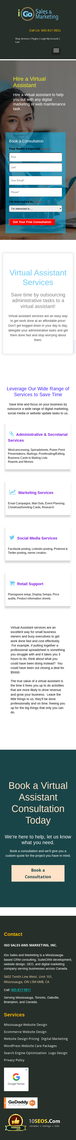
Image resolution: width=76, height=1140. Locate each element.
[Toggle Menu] (56, 51)
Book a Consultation (38, 873)
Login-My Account (49, 38)
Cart (17, 42)
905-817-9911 (21, 990)
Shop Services (22, 38)
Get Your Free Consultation (32, 222)
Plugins (34, 38)
